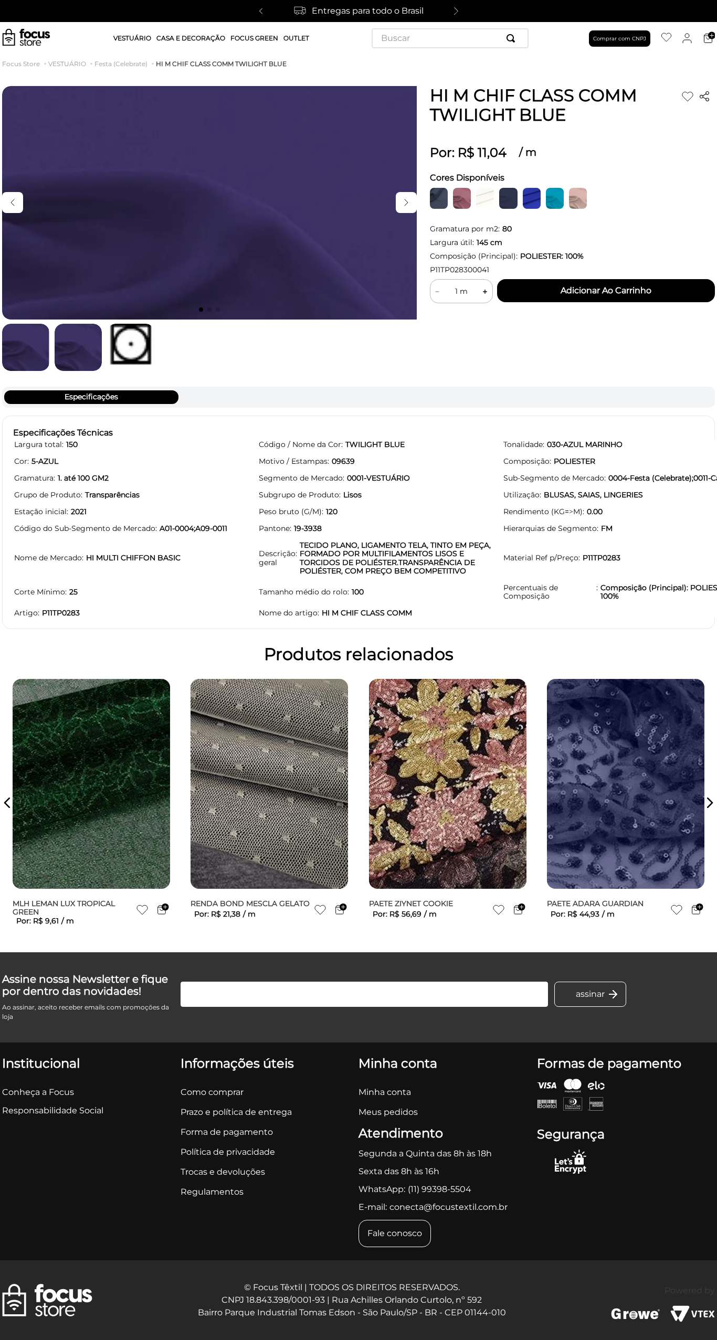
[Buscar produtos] (513, 38)
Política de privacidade (228, 1152)
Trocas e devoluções (223, 1172)
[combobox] (450, 38)
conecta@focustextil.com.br (448, 1207)
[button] (7, 802)
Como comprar (212, 1092)
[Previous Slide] (261, 11)
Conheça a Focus (38, 1092)
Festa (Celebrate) (120, 64)
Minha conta (384, 1092)
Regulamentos (212, 1192)
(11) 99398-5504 (439, 1189)
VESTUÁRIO (67, 64)
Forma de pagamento (227, 1132)
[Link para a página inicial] (23, 64)
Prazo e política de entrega (236, 1112)
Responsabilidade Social (52, 1110)
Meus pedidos (388, 1112)
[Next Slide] (456, 11)
